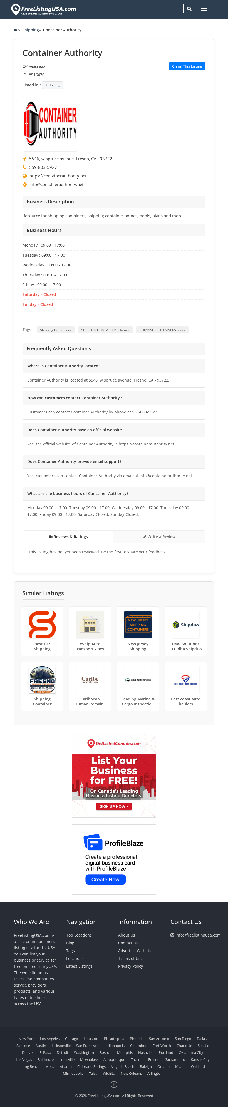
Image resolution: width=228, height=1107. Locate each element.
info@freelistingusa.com (198, 935)
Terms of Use (130, 958)
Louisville (67, 1059)
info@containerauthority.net (56, 184)
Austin (41, 1045)
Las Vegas (24, 1059)
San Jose (23, 1045)
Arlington (155, 1073)
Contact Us (128, 942)
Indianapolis (114, 1045)
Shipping (30, 30)
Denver (28, 1052)
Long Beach (30, 1066)
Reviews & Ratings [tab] (70, 536)
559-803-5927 (43, 167)
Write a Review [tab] (161, 536)
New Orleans (131, 1073)
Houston (91, 1038)
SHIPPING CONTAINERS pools (162, 330)
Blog (70, 942)
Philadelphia (114, 1038)
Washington (84, 1052)
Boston (105, 1052)
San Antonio (159, 1038)
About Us (126, 935)
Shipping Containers (55, 330)
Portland (166, 1052)
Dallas (202, 1038)
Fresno (154, 1059)
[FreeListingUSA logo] (43, 10)
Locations (75, 958)
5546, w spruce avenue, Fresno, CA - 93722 (70, 158)
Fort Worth (162, 1045)
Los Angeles (50, 1038)
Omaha (163, 1066)
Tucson (137, 1059)
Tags (70, 950)
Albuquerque (114, 1059)
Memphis (125, 1052)
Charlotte (184, 1045)
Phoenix (136, 1038)
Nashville (145, 1052)
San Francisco (87, 1045)
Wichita (109, 1073)
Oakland (198, 1066)
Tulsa (93, 1073)
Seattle (203, 1045)
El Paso (45, 1052)
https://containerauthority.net (57, 176)
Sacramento (175, 1059)
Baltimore (46, 1059)
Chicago (71, 1038)
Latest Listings (79, 966)
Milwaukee (89, 1059)
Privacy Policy (130, 966)
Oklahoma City (191, 1052)
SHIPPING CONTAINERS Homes (105, 330)
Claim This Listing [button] (187, 66)
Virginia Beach (122, 1066)
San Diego (183, 1038)
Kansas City (200, 1059)
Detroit (62, 1052)
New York (26, 1038)
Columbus (138, 1045)
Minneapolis (73, 1073)
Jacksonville (61, 1045)
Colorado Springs (91, 1066)
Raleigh (146, 1066)
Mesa (49, 1066)
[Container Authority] (50, 123)
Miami (180, 1066)
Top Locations (79, 935)
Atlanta (66, 1066)
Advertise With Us (134, 950)
